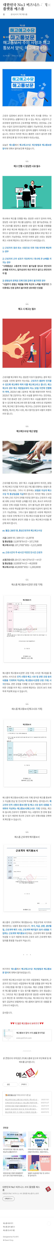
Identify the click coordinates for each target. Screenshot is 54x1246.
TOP (49, 1224)
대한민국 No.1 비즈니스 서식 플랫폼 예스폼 (25, 5)
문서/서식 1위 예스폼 (19, 14)
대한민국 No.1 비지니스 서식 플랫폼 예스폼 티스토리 (21, 1193)
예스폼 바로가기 (8, 1223)
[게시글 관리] (15, 1084)
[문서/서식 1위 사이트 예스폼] (27, 1077)
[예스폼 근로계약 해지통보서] (27, 912)
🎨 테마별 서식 (10, 1095)
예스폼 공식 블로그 (9, 1227)
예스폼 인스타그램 (8, 1230)
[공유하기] (12, 1084)
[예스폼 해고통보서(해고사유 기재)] (27, 787)
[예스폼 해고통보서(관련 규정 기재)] (27, 663)
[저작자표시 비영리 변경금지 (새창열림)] (32, 1084)
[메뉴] (49, 5)
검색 (43, 5)
